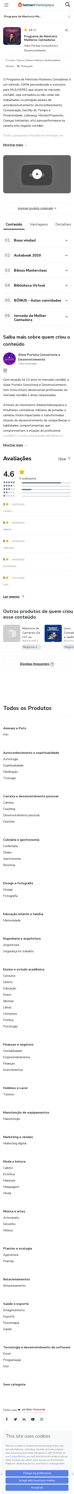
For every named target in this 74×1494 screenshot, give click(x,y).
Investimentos (13, 1070)
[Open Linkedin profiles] (24, 1419)
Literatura (10, 1014)
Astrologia (10, 759)
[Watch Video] (37, 174)
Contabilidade (12, 1051)
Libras (7, 1007)
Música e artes (14, 1211)
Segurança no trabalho (18, 951)
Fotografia (10, 896)
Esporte (8, 1316)
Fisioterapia (11, 1323)
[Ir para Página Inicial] (36, 5)
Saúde (7, 1329)
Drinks (7, 852)
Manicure (9, 1180)
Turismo (8, 1094)
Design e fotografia (18, 883)
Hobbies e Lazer (15, 1088)
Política (8, 1020)
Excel (7, 1353)
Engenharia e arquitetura (22, 938)
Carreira (8, 802)
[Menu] (6, 5)
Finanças (9, 1063)
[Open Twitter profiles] (15, 1419)
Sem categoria (14, 1384)
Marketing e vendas (18, 1137)
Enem (7, 995)
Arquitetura (11, 945)
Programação (12, 1360)
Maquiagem (11, 1187)
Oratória (8, 821)
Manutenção (11, 1119)
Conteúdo (14, 224)
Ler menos (11, 597)
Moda (7, 1193)
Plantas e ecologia (17, 1248)
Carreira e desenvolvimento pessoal (31, 796)
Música (8, 1230)
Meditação (10, 772)
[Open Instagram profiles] (41, 1419)
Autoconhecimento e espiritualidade (31, 753)
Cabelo (8, 1168)
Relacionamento (14, 1286)
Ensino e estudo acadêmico (24, 969)
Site (6, 1366)
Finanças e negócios (18, 1044)
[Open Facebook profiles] (6, 1419)
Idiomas (8, 1001)
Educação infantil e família (23, 914)
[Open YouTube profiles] (33, 1419)
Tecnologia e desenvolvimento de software (36, 1347)
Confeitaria (10, 846)
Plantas (8, 1261)
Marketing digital (15, 1143)
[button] (32, 240)
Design (8, 889)
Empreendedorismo (16, 1057)
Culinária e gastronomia (21, 840)
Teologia (9, 778)
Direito (8, 982)
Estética (9, 1174)
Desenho (9, 1224)
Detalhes (63, 224)
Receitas (9, 865)
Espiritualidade (13, 765)
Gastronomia (12, 859)
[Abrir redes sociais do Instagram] (5, 371)
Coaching (9, 809)
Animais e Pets (14, 728)
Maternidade (12, 920)
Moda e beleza (14, 1161)
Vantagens (39, 224)
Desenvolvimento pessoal (21, 815)
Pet (5, 734)
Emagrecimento (14, 1310)
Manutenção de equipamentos (26, 1112)
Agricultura (10, 1255)
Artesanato (11, 1218)
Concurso (9, 976)
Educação (9, 988)
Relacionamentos (16, 1279)
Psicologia (10, 1026)
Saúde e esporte (16, 1304)
